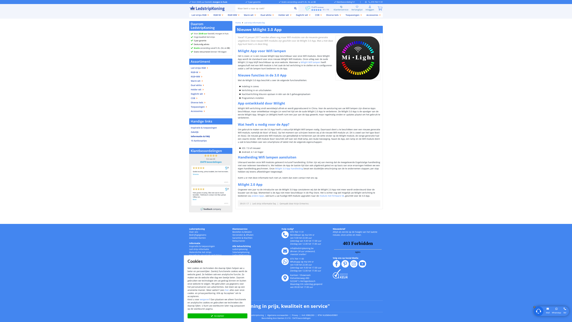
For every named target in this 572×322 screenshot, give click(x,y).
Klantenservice (341, 9)
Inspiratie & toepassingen (202, 246)
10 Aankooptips (199, 140)
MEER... (227, 182)
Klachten (248, 237)
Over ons (193, 231)
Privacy (295, 315)
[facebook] (336, 264)
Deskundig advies (201, 44)
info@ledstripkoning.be (302, 248)
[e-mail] (285, 251)
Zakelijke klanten (197, 237)
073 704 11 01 (297, 231)
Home (238, 22)
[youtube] (362, 264)
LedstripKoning (197, 228)
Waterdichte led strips (200, 252)
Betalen (248, 231)
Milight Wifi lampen (310, 62)
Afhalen (250, 234)
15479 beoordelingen (211, 162)
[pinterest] (345, 264)
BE (228, 48)
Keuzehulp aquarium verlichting (205, 255)
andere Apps (257, 195)
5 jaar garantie (200, 40)
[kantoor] (285, 277)
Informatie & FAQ (200, 136)
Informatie (194, 243)
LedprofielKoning (240, 255)
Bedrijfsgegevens (197, 234)
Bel (565, 312)
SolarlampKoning (241, 252)
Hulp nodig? (288, 228)
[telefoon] (285, 234)
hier (227, 290)
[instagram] (354, 264)
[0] (380, 8)
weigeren (204, 299)
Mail (548, 312)
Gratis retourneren (202, 51)
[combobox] (263, 8)
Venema (196, 174)
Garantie (236, 237)
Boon (194, 199)
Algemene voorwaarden (277, 315)
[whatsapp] (367, 2)
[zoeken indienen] (295, 8)
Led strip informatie (199, 249)
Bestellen (237, 231)
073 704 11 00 (297, 258)
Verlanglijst (357, 9)
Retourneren (238, 240)
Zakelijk (195, 132)
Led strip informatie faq (254, 22)
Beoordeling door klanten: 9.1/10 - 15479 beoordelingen (286, 318)
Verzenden (237, 234)
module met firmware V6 (332, 195)
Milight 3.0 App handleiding (289, 168)
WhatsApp (556, 312)
